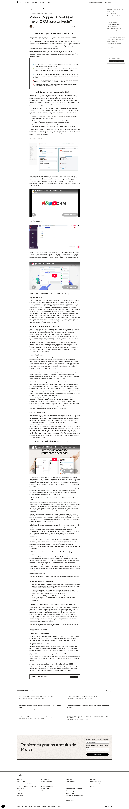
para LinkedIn (47, 41)
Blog (67, 786)
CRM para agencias (46, 781)
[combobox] (59, 807)
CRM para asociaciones (47, 786)
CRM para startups (46, 788)
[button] (3, 806)
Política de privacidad (34, 806)
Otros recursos (70, 800)
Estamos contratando (96, 781)
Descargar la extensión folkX (24, 784)
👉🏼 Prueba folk (33, 576)
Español (59, 806)
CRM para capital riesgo (47, 791)
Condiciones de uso (22, 806)
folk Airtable (20, 793)
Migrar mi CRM (21, 781)
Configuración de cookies (48, 806)
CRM (35, 41)
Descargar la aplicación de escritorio (26, 786)
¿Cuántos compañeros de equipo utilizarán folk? (97, 746)
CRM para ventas (45, 784)
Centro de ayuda (70, 781)
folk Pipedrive (20, 791)
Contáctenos (93, 786)
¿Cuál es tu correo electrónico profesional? (97, 739)
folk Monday (20, 795)
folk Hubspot (20, 788)
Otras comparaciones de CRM (25, 798)
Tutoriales (68, 784)
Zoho (36, 68)
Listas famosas (70, 793)
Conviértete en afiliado (96, 784)
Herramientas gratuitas (72, 791)
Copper (37, 74)
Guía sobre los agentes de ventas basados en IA (74, 797)
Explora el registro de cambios (74, 788)
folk (42, 80)
